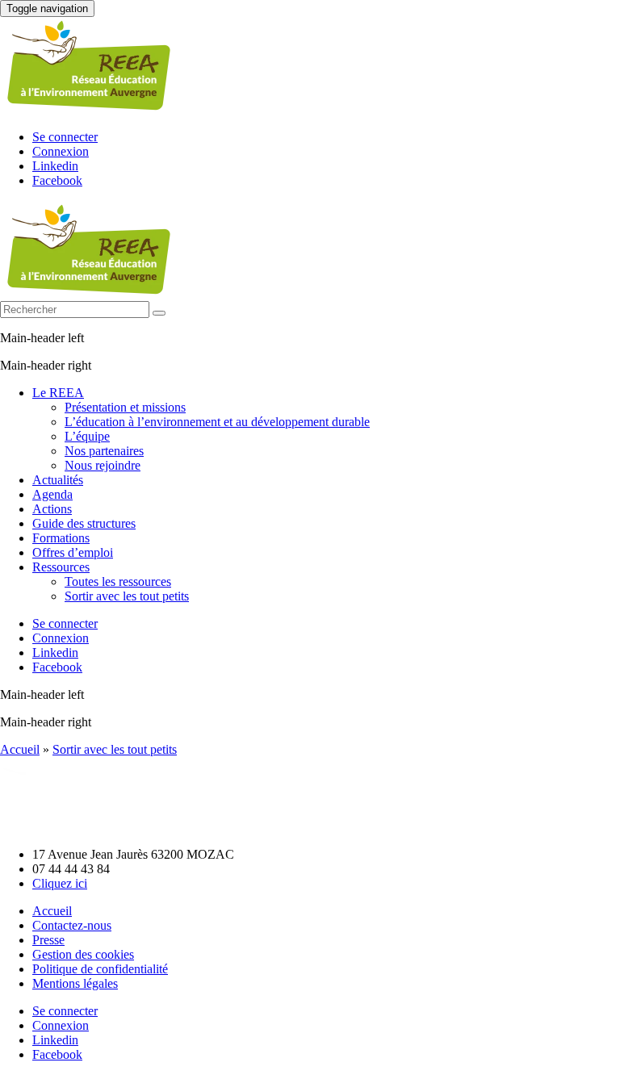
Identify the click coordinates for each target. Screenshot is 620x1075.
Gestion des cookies (83, 954)
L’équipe (87, 436)
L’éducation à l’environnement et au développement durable (217, 422)
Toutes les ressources (118, 581)
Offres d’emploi (72, 552)
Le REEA (58, 392)
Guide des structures (84, 523)
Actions (52, 509)
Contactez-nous (71, 925)
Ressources (61, 567)
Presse (48, 940)
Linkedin (55, 166)
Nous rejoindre (102, 465)
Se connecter (65, 137)
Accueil (20, 749)
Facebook (57, 180)
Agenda (52, 494)
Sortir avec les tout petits (127, 596)
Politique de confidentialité (100, 969)
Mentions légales (75, 983)
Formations (61, 538)
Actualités (57, 480)
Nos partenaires (104, 451)
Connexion (60, 151)
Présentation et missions (125, 407)
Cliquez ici (59, 883)
